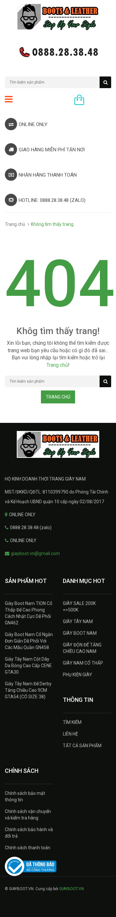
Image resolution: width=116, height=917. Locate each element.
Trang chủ (15, 224)
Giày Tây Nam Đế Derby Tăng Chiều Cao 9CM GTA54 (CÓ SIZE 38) (28, 690)
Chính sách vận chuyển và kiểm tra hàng (28, 814)
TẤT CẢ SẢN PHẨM (82, 745)
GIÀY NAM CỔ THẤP (83, 663)
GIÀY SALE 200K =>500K (79, 606)
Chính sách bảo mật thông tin (25, 796)
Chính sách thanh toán (27, 847)
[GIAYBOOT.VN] (58, 444)
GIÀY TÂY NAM (78, 621)
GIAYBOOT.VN (71, 889)
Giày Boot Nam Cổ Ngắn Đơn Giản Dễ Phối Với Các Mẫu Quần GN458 (29, 641)
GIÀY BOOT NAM (80, 633)
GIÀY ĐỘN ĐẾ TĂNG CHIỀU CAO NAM (82, 648)
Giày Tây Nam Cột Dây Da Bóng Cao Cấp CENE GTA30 (28, 665)
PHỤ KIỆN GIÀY (77, 674)
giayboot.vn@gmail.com (35, 553)
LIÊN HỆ (70, 734)
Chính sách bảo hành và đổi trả (29, 833)
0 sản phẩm (99, 100)
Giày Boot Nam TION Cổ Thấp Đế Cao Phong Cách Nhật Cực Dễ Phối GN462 (28, 613)
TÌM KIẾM (72, 722)
